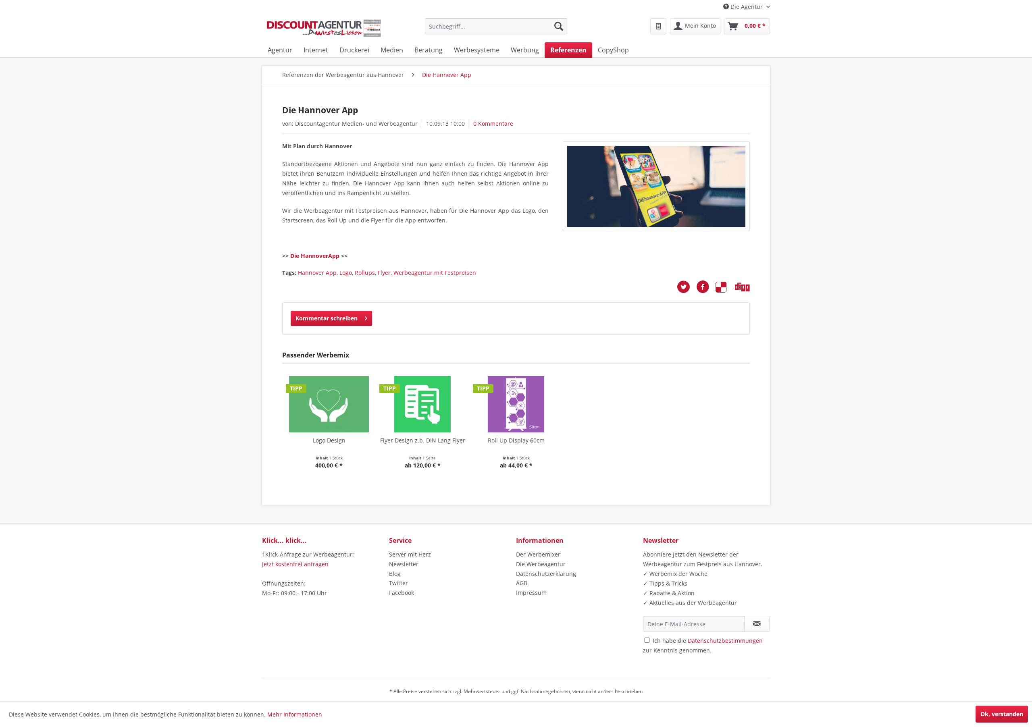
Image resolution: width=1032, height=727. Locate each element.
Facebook (401, 592)
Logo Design (329, 440)
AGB (521, 583)
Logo (345, 272)
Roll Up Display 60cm (516, 440)
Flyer (384, 272)
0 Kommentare (493, 123)
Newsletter (403, 564)
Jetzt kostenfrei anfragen (295, 564)
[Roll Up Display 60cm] (516, 404)
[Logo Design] (329, 404)
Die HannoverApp (314, 256)
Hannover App (317, 272)
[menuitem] (496, 26)
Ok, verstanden (1001, 714)
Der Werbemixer (538, 554)
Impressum (531, 592)
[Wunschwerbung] (658, 26)
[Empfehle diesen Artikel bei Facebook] (706, 286)
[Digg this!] (742, 286)
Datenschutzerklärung (546, 573)
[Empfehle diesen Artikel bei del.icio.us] (725, 286)
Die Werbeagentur (541, 564)
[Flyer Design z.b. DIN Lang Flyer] (422, 404)
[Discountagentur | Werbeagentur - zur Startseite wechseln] (323, 28)
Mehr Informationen (294, 714)
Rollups (365, 272)
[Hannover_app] (656, 186)
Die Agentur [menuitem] (746, 6)
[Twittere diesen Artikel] (686, 286)
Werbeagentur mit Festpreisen (434, 272)
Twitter (398, 583)
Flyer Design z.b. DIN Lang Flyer (422, 440)
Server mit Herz (410, 554)
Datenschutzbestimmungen (725, 640)
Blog (395, 573)
